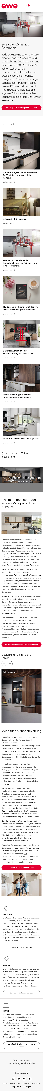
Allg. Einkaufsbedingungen (21, 1087)
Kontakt (5, 1083)
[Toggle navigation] (40, 6)
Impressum (26, 1083)
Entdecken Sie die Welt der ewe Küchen (21, 644)
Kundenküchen (32, 848)
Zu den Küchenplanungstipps (21, 867)
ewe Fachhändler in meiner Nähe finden (21, 1045)
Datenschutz (36, 1083)
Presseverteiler (15, 1083)
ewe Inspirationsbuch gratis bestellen (21, 108)
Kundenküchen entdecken (21, 947)
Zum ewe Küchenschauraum (21, 993)
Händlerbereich (22, 1073)
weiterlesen (8, 182)
